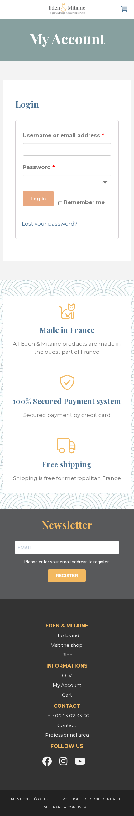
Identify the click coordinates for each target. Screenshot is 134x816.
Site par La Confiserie (67, 807)
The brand (67, 635)
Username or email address (63, 135)
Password (39, 167)
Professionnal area (67, 735)
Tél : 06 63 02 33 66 (67, 716)
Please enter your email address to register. (66, 561)
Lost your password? (49, 224)
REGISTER (67, 575)
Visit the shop (67, 645)
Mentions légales (30, 799)
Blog (67, 655)
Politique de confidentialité (92, 799)
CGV (67, 675)
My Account (67, 685)
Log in (38, 199)
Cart (67, 695)
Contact (66, 725)
